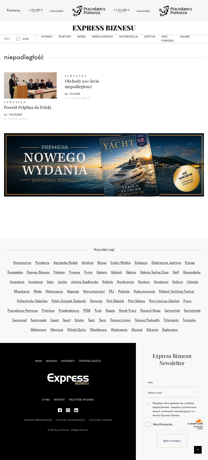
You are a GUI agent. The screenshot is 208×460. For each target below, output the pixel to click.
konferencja (125, 282)
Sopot (54, 320)
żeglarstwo (170, 330)
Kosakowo (161, 282)
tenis (102, 320)
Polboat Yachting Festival (176, 291)
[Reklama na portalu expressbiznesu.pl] (104, 165)
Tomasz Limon (120, 320)
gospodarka (191, 272)
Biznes (81, 37)
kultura (177, 282)
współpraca (98, 330)
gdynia (131, 272)
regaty (110, 310)
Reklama (51, 361)
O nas (46, 400)
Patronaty (68, 361)
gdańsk (116, 272)
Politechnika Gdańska (32, 301)
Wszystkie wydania (81, 400)
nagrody (73, 291)
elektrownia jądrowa (166, 263)
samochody (192, 310)
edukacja (141, 263)
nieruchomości (94, 291)
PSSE (87, 310)
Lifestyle (149, 37)
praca (187, 301)
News (38, 361)
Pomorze (96, 301)
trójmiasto (171, 320)
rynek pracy (127, 310)
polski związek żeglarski (69, 301)
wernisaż (56, 330)
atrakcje (87, 263)
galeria (101, 272)
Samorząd (15, 102)
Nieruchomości (102, 37)
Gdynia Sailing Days (154, 272)
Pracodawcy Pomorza (23, 310)
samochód (172, 310)
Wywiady (47, 37)
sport (66, 320)
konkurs (144, 282)
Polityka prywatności (70, 420)
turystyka (189, 320)
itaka (50, 282)
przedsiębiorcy (69, 310)
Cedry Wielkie (120, 263)
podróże (124, 291)
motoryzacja (54, 291)
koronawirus (22, 263)
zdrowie (152, 330)
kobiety (107, 282)
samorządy (38, 320)
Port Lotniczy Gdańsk (164, 301)
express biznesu (38, 272)
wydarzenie (119, 330)
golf (176, 272)
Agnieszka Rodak (65, 263)
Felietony (65, 37)
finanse (74, 272)
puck (98, 310)
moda (38, 291)
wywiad (136, 330)
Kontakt (59, 400)
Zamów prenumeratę (38, 420)
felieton (59, 272)
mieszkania (21, 291)
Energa (190, 263)
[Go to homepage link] (104, 28)
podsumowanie (144, 291)
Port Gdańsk (115, 301)
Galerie (185, 37)
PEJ (111, 291)
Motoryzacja (128, 37)
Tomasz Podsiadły (147, 320)
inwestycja (17, 282)
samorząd (19, 320)
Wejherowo (38, 330)
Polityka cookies (100, 420)
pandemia (42, 263)
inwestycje (35, 282)
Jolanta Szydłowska (84, 282)
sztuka (79, 320)
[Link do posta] (30, 85)
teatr (91, 320)
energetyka (15, 272)
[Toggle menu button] (7, 39)
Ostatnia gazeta (90, 361)
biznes (102, 263)
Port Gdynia (136, 301)
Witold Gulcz (76, 330)
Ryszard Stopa (150, 310)
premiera (48, 310)
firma (88, 272)
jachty (62, 282)
